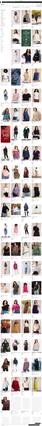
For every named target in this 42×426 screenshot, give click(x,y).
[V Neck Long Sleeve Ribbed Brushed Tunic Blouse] (5, 95)
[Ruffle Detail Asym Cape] (26, 17)
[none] (16, 17)
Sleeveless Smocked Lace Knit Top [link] (25, 314)
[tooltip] (1, 2)
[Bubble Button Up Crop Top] (16, 114)
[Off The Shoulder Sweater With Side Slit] (5, 209)
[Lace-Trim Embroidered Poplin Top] (36, 403)
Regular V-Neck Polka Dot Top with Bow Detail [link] (5, 276)
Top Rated (2, 32)
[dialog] (40, 2)
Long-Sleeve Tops (3, 22)
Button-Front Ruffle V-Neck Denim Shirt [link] (5, 122)
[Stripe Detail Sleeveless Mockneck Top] (26, 249)
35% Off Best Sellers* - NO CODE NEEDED (21, 0)
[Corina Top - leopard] (36, 114)
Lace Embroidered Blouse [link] (24, 198)
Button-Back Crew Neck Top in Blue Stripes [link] (15, 64)
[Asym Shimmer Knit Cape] (16, 249)
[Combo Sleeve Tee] (26, 95)
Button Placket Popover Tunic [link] (35, 276)
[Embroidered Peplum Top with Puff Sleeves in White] (15, 17)
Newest (2, 31)
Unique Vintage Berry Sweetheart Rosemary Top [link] (25, 412)
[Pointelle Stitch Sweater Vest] (36, 190)
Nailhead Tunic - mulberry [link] (14, 275)
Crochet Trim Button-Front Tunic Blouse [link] (15, 217)
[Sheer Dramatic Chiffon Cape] (36, 364)
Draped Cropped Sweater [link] (14, 392)
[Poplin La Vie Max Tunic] (16, 132)
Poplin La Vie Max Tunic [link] (13, 141)
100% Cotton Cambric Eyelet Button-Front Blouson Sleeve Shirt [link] (5, 393)
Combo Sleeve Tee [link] (23, 103)
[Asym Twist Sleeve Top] (5, 306)
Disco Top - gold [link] (13, 180)
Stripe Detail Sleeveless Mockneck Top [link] (25, 256)
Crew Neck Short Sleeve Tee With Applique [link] (25, 392)
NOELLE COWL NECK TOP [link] (3, 161)
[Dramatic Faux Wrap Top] (16, 364)
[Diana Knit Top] (36, 172)
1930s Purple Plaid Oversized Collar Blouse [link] (16, 352)
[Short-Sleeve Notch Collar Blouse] (26, 56)
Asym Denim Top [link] (33, 83)
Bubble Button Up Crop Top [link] (14, 122)
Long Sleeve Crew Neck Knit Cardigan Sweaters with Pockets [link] (5, 238)
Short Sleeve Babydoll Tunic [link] (24, 295)
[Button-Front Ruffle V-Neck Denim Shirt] (5, 114)
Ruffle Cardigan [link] (12, 198)
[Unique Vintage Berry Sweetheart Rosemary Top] (26, 403)
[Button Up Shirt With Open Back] (36, 95)
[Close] (40, 424)
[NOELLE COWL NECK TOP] (5, 152)
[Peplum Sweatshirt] (36, 249)
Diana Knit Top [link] (33, 180)
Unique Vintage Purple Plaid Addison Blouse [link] (25, 353)
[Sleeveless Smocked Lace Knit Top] (26, 306)
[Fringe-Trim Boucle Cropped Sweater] (5, 326)
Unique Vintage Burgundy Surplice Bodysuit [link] (25, 180)
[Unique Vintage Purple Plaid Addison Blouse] (26, 345)
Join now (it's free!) (27, 7)
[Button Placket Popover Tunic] (36, 268)
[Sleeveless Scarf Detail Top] (26, 326)
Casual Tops (2, 21)
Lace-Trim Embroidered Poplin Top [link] (35, 411)
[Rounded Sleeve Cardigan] (5, 345)
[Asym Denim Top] (36, 75)
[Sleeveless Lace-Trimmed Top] (36, 132)
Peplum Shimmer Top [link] (23, 161)
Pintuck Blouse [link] (33, 353)
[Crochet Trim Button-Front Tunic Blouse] (16, 209)
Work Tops (2, 20)
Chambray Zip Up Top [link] (23, 122)
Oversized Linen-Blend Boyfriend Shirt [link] (25, 83)
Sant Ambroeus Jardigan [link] (34, 217)
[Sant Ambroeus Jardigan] (36, 209)
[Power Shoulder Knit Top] (16, 403)
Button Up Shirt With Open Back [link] (35, 103)
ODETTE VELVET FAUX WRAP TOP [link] (25, 141)
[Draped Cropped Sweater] (16, 383)
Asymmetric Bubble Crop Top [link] (35, 63)
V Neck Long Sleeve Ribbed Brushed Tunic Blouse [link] (5, 104)
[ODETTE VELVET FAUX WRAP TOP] (26, 132)
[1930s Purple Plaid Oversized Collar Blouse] (16, 345)
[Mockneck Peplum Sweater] (36, 36)
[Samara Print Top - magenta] (16, 306)
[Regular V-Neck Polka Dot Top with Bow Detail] (5, 268)
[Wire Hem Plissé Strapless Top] (36, 306)
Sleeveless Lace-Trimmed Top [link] (35, 140)
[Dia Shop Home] (2, 4)
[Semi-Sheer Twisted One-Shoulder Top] (36, 229)
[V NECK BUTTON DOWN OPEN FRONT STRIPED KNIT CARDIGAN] (26, 229)
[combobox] (18, 3)
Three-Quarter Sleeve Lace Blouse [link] (35, 334)
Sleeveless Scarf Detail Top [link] (24, 334)
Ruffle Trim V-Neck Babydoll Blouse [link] (15, 104)
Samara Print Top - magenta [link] (14, 314)
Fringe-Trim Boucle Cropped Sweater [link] (5, 334)
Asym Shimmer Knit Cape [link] (14, 256)
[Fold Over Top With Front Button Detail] (5, 190)
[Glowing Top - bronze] (5, 364)
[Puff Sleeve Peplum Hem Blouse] (16, 288)
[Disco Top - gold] (16, 172)
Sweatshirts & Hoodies (3, 18)
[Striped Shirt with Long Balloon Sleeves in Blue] (26, 268)
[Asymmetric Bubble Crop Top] (36, 56)
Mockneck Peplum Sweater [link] (35, 44)
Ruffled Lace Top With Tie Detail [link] (4, 256)
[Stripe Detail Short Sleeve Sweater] (5, 75)
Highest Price (2, 33)
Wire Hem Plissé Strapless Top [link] (35, 314)
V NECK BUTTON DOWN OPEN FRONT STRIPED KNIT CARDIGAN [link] (25, 238)
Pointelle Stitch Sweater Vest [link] (35, 198)
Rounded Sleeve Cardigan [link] (3, 353)
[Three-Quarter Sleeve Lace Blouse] (36, 326)
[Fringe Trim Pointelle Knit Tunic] (16, 326)
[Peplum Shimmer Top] (26, 152)
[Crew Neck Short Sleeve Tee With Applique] (26, 383)
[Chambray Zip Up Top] (26, 114)
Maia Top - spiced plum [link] (3, 411)
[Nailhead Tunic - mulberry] (16, 268)
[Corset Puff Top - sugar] (5, 172)
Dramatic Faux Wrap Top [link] (14, 372)
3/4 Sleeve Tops (2, 23)
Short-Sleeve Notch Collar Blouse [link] (25, 64)
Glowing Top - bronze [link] (3, 372)
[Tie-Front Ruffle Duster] (36, 383)
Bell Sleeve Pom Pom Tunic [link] (14, 237)
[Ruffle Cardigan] (16, 190)
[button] (37, 3)
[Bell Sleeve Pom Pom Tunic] (16, 229)
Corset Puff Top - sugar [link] (3, 180)
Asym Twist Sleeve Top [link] (3, 315)
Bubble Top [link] (12, 44)
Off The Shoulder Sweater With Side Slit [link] (5, 218)
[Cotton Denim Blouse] (26, 209)
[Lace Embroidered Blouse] (26, 190)
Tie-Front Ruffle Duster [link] (34, 392)
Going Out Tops (2, 19)
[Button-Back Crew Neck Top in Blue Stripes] (15, 56)
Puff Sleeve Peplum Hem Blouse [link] (14, 295)
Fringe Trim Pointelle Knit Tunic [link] (14, 334)
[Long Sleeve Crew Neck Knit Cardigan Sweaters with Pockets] (5, 229)
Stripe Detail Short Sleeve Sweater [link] (4, 83)
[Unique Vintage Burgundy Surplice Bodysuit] (26, 172)
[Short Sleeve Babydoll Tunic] (26, 288)
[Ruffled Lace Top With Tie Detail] (5, 249)
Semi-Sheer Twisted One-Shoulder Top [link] (36, 237)
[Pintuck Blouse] (36, 345)
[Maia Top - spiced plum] (5, 403)
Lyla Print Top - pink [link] (13, 160)
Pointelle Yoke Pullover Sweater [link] (24, 373)
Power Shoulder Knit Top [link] (14, 411)
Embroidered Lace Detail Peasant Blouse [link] (36, 25)
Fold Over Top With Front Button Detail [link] (5, 198)
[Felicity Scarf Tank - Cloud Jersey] (5, 288)
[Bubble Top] (16, 36)
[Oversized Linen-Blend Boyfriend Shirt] (26, 75)
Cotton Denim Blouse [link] (23, 218)
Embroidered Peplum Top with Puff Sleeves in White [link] (16, 25)
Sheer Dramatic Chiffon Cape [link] (35, 372)
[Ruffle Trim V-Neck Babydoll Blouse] (16, 95)
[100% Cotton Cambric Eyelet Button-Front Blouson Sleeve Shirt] (5, 383)
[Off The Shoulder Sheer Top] (36, 288)
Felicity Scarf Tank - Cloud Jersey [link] (4, 295)
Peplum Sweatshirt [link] (34, 256)
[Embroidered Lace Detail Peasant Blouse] (36, 17)
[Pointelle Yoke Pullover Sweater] (26, 364)
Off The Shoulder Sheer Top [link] (35, 295)
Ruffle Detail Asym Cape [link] (24, 24)
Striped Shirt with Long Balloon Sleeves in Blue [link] (26, 276)
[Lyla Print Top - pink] (16, 152)
